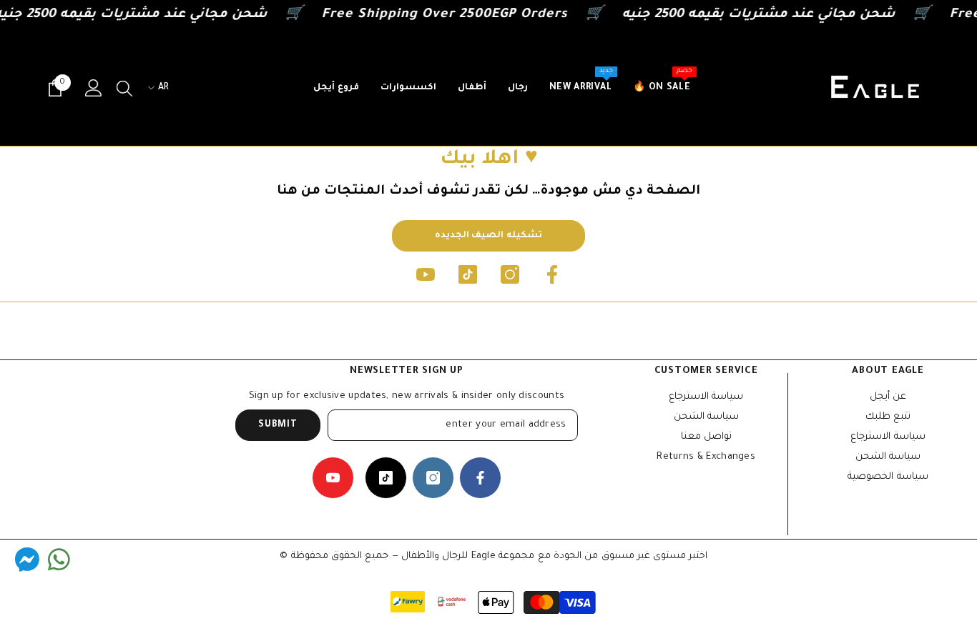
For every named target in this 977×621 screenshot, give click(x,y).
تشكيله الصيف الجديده (488, 236)
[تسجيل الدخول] (93, 87)
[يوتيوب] (425, 274)
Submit (277, 425)
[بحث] (124, 87)
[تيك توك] (467, 274)
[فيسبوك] (552, 274)
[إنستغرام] (510, 274)
